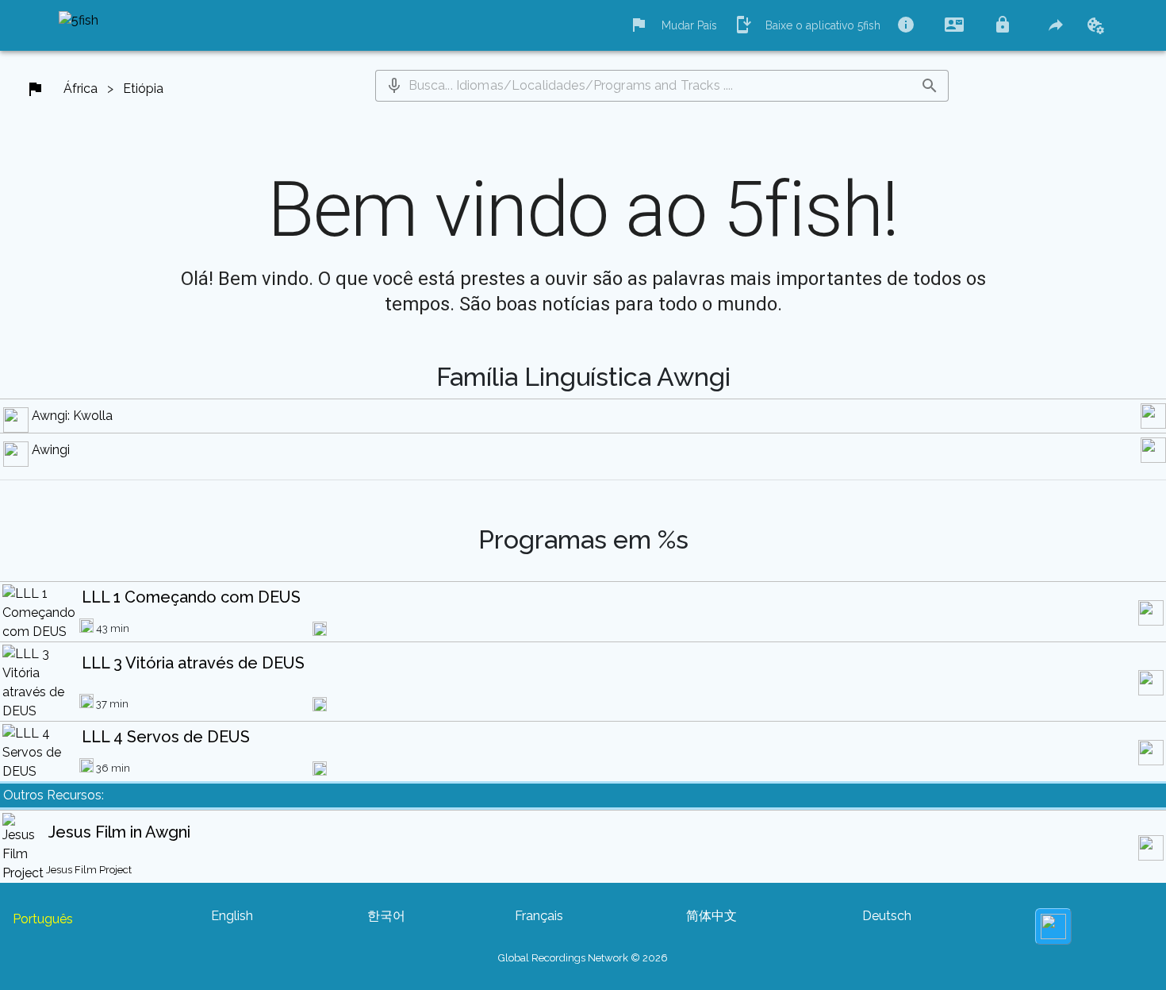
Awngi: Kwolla (72, 415)
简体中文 (711, 915)
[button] (394, 85)
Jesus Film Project (89, 870)
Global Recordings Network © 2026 (583, 958)
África (80, 88)
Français (539, 915)
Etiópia (143, 88)
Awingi (51, 449)
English (232, 915)
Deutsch (886, 915)
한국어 (386, 915)
